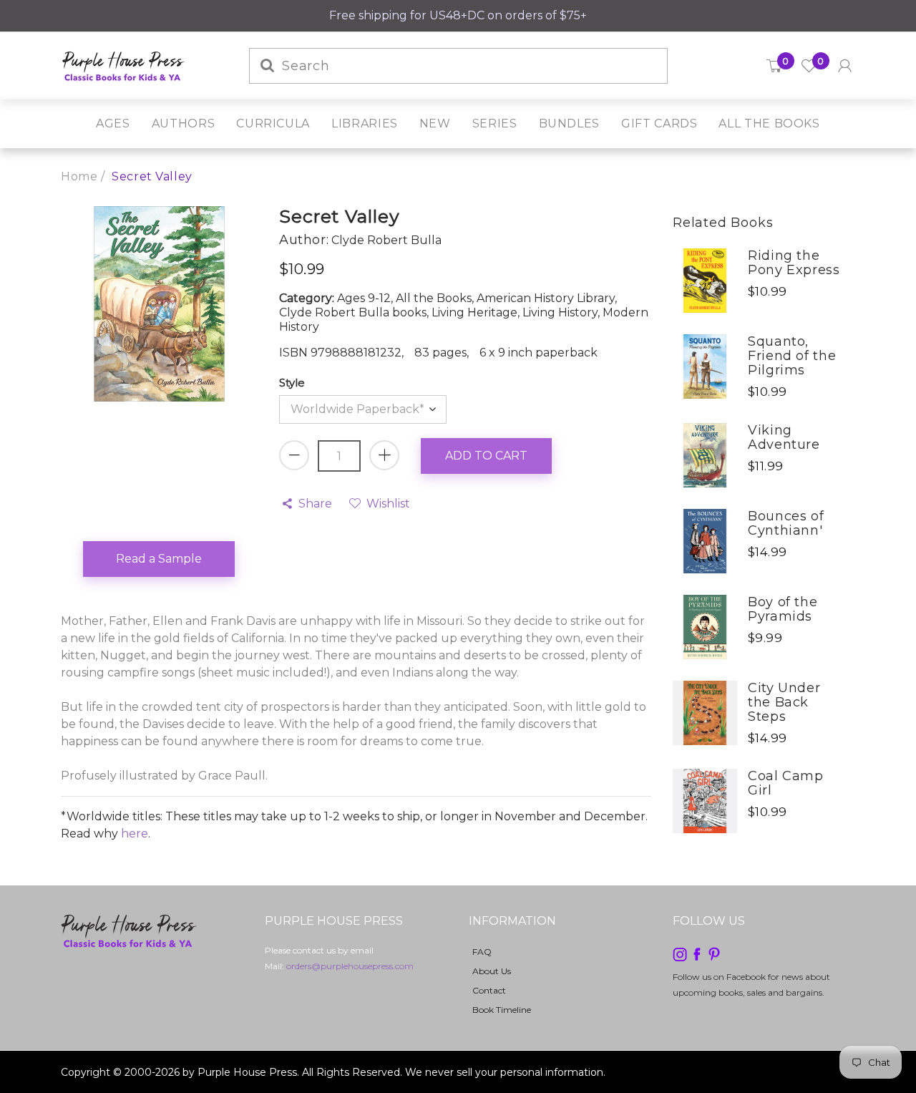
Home (79, 176)
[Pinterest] (714, 953)
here (134, 833)
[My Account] (844, 65)
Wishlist (387, 503)
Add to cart (486, 455)
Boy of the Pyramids (782, 609)
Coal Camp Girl (786, 783)
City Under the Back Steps (784, 702)
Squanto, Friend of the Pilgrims (792, 355)
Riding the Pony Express (794, 262)
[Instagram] (680, 953)
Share (315, 503)
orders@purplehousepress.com (350, 966)
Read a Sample (159, 558)
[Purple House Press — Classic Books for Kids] (123, 65)
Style (292, 382)
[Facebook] (697, 953)
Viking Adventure (784, 437)
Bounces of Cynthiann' (786, 523)
